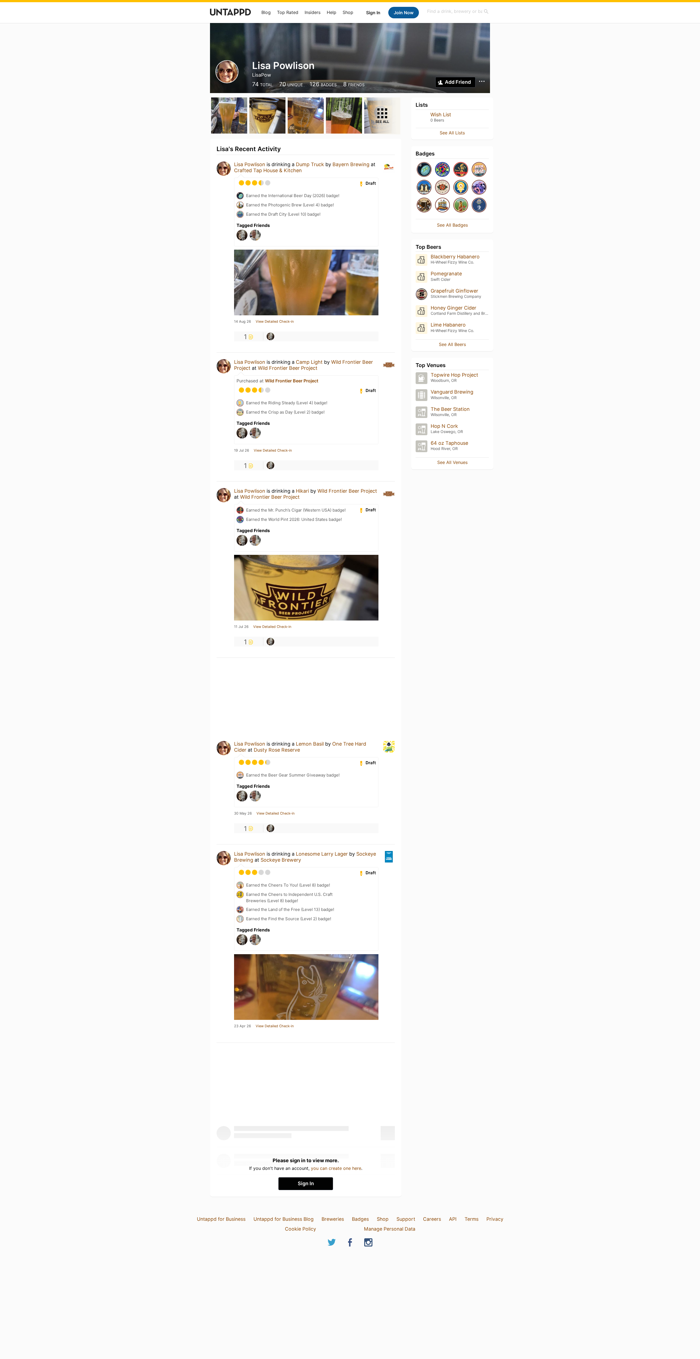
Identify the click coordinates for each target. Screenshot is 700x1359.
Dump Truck (310, 164)
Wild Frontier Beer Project (287, 368)
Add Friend (458, 82)
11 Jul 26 (241, 627)
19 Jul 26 (241, 450)
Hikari (302, 491)
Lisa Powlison (249, 164)
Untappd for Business (221, 1219)
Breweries (333, 1219)
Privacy (494, 1219)
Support (405, 1219)
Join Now (403, 12)
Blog (266, 12)
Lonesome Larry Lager (322, 854)
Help (331, 12)
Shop (348, 12)
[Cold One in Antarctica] (424, 188)
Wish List (440, 114)
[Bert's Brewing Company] (442, 188)
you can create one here (336, 1168)
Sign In (373, 12)
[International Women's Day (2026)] (479, 188)
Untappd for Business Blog (283, 1219)
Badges (360, 1219)
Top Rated (287, 12)
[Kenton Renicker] (270, 336)
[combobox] (458, 11)
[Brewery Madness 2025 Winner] (479, 205)
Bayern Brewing (350, 164)
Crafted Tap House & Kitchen (268, 170)
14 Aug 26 (242, 322)
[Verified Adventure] (460, 188)
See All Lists (452, 132)
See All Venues (452, 462)
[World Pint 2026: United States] (442, 170)
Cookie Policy (300, 1229)
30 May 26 (243, 813)
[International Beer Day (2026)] (424, 170)
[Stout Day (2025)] (424, 205)
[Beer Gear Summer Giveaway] (479, 170)
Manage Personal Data (389, 1229)
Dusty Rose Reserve (277, 750)
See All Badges (452, 225)
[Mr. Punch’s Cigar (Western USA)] (460, 170)
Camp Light (309, 362)
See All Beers (452, 344)
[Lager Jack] (460, 205)
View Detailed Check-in (275, 322)
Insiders (312, 12)
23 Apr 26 (242, 1026)
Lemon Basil (310, 744)
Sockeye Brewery (281, 860)
